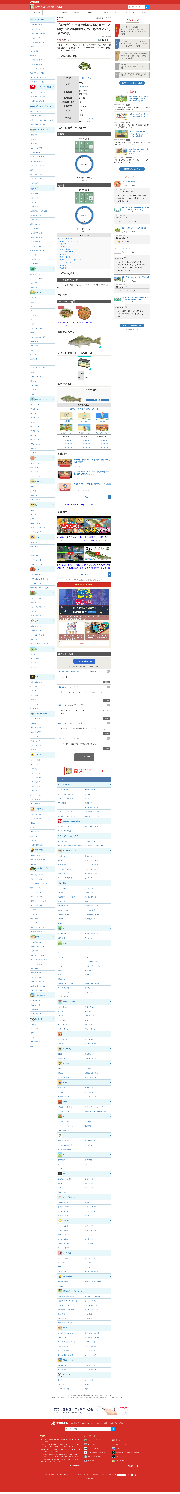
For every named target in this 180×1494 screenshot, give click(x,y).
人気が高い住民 (35, 206)
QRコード (33, 827)
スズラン (33, 671)
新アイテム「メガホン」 (37, 92)
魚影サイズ (33, 495)
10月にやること (35, 444)
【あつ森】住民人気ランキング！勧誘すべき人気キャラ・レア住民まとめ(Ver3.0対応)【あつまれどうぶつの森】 (134, 30)
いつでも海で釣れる (68, 252)
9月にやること (34, 439)
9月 (62, 447)
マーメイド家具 (35, 719)
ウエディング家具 (35, 727)
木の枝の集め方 (35, 152)
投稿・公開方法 (35, 840)
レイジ (32, 324)
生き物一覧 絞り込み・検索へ (75, 504)
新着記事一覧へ (75, 1465)
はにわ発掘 (33, 914)
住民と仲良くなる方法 (37, 250)
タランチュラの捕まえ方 (37, 527)
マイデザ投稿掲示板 (36, 845)
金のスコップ (34, 686)
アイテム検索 (103, 12)
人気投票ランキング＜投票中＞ (39, 211)
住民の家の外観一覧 (36, 233)
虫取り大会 (33, 359)
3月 (68, 440)
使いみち (62, 254)
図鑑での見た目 (65, 257)
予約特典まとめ (35, 1000)
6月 (65, 443)
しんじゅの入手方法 (36, 564)
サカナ (90, 78)
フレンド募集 (34, 1028)
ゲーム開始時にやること (37, 942)
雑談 (31, 1046)
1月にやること (34, 404)
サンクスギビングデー (37, 385)
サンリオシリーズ (35, 745)
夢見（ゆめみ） (35, 346)
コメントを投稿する (84, 661)
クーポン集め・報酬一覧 (37, 33)
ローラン (33, 311)
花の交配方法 (34, 658)
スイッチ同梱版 (35, 1009)
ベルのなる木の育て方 (37, 165)
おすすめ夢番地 (35, 855)
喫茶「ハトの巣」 (35, 888)
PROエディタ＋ (35, 832)
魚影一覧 (84, 86)
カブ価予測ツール (35, 639)
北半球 (63, 244)
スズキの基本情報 (65, 238)
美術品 (90, 12)
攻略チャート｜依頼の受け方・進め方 (41, 120)
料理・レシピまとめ (36, 896)
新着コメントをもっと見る (132, 325)
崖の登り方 (33, 139)
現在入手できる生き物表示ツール (84, 409)
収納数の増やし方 (35, 616)
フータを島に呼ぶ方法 (37, 981)
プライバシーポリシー (76, 1474)
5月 (62, 443)
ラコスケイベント (35, 560)
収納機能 (33, 611)
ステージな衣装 (35, 782)
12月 (71, 447)
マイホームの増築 (35, 602)
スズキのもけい (65, 262)
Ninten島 (33, 864)
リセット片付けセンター (37, 42)
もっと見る (84, 497)
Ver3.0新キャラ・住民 (37, 73)
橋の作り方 (33, 143)
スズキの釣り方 (65, 249)
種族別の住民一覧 (35, 215)
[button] (84, 341)
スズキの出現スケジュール (68, 241)
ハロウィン (33, 389)
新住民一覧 (33, 220)
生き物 (117, 12)
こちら (88, 666)
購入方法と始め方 (35, 111)
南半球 (63, 246)
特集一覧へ (85, 643)
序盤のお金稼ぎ (35, 968)
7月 (68, 443)
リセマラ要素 (34, 951)
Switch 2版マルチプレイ (37, 96)
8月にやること (34, 435)
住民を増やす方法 (35, 246)
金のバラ (33, 667)
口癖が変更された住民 (37, 237)
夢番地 (32, 1037)
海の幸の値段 (34, 547)
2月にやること (34, 409)
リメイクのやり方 (35, 476)
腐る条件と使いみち (36, 630)
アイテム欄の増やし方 (37, 977)
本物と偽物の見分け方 (37, 574)
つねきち (33, 332)
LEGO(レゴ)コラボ (36, 60)
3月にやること (34, 413)
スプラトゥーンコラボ (37, 68)
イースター (33, 363)
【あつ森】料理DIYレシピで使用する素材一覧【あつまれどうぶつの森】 (133, 74)
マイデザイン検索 (35, 814)
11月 (67, 447)
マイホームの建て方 (36, 598)
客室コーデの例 (35, 29)
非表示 (86, 235)
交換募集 (33, 1024)
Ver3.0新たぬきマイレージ (38, 77)
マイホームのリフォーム (37, 607)
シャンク (33, 306)
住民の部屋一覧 (35, 228)
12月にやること (35, 453)
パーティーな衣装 (35, 795)
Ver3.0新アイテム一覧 (37, 82)
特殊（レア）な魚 (35, 500)
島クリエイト (34, 287)
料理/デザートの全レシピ (38, 901)
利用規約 (66, 1474)
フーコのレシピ (35, 472)
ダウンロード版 (35, 1005)
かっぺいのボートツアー (37, 892)
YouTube (132, 1475)
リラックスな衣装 (35, 773)
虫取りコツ (33, 519)
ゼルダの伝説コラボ (36, 64)
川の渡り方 (33, 135)
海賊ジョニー (34, 341)
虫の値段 (33, 514)
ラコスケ (33, 319)
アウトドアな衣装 (35, 777)
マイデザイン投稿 (35, 1042)
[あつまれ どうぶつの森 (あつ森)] (35, 2)
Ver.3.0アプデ (35, 12)
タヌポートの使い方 (36, 964)
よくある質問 (34, 183)
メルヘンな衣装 (35, 799)
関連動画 (62, 268)
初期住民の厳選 (35, 242)
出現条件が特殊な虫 (36, 523)
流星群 (32, 350)
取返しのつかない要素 (37, 946)
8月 (71, 443)
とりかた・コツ (35, 551)
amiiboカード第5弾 (36, 932)
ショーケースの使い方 (37, 179)
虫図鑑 (32, 510)
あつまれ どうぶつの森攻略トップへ (82, 771)
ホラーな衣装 (34, 764)
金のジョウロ (34, 708)
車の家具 (33, 749)
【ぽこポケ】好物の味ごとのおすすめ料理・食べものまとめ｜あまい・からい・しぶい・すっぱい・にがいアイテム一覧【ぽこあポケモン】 (60, 1456)
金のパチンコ (34, 704)
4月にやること (34, 417)
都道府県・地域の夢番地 (37, 859)
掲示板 (144, 12)
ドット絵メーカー (35, 818)
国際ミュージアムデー (37, 372)
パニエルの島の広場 (36, 905)
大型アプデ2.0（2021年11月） (39, 883)
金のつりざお (34, 695)
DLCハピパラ (49, 12)
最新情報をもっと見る (132, 169)
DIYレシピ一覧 (34, 463)
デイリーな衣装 (35, 786)
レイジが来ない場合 (36, 328)
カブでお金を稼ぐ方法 (37, 635)
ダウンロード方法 (35, 116)
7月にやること (34, 431)
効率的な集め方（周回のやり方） (40, 579)
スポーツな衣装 (35, 760)
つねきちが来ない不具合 (37, 337)
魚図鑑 (32, 486)
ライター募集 (122, 1474)
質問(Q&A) (33, 1033)
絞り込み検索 (34, 193)
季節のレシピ (34, 467)
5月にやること (34, 422)
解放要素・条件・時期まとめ (39, 124)
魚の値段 (33, 491)
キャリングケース (35, 1014)
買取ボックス (90, 118)
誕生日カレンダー (35, 224)
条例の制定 (33, 910)
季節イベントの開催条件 (37, 879)
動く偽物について (35, 583)
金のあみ (33, 699)
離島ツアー (33, 170)
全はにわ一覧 (34, 918)
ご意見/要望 (59, 1474)
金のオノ (33, 691)
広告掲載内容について (132, 329)
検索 (147, 7)
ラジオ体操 (33, 923)
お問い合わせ (112, 1474)
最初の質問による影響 (37, 955)
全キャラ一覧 (34, 198)
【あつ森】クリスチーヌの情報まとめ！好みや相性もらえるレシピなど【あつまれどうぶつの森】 (134, 44)
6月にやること (34, 426)
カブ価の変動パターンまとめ (39, 643)
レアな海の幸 (34, 555)
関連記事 (62, 265)
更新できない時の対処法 (37, 875)
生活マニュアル (131, 12)
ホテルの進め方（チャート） (39, 25)
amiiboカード (34, 263)
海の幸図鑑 (33, 542)
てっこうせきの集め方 (37, 157)
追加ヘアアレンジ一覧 (37, 927)
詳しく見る (97, 400)
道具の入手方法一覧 (36, 682)
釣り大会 (33, 354)
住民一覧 (76, 12)
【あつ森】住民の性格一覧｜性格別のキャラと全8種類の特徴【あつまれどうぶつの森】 (134, 56)
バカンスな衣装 (35, 769)
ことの (32, 302)
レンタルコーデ (35, 38)
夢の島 (32, 47)
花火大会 (33, 381)
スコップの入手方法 (36, 148)
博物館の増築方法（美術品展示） (40, 588)
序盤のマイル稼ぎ (35, 973)
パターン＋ (33, 836)
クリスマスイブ (35, 394)
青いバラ (33, 663)
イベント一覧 (63, 12)
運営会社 (95, 1474)
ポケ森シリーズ (35, 741)
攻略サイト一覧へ (134, 1466)
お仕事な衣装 (34, 790)
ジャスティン (90, 121)
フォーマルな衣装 (35, 804)
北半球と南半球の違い (37, 278)
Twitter (128, 1475)
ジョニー (33, 297)
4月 (71, 440)
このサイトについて (49, 1474)
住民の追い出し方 (35, 255)
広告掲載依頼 (103, 1474)
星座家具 (33, 723)
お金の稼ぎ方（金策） (37, 161)
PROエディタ (34, 823)
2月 (65, 440)
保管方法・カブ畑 (35, 626)
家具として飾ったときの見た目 (70, 260)
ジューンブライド (35, 376)
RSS (135, 1475)
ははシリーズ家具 (35, 732)
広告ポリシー (87, 1474)
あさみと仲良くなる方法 (37, 986)
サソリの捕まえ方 (35, 532)
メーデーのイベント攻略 (37, 368)
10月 (64, 447)
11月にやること (35, 448)
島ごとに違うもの (35, 274)
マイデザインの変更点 (37, 101)
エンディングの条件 (36, 990)
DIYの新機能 (34, 51)
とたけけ (33, 315)
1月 (62, 440)
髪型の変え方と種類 (36, 174)
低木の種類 (33, 654)
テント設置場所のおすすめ (38, 959)
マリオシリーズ (35, 736)
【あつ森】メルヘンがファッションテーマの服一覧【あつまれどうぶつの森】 (133, 66)
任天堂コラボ (34, 55)
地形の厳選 (33, 283)
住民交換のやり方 (35, 259)
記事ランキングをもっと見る (132, 83)
